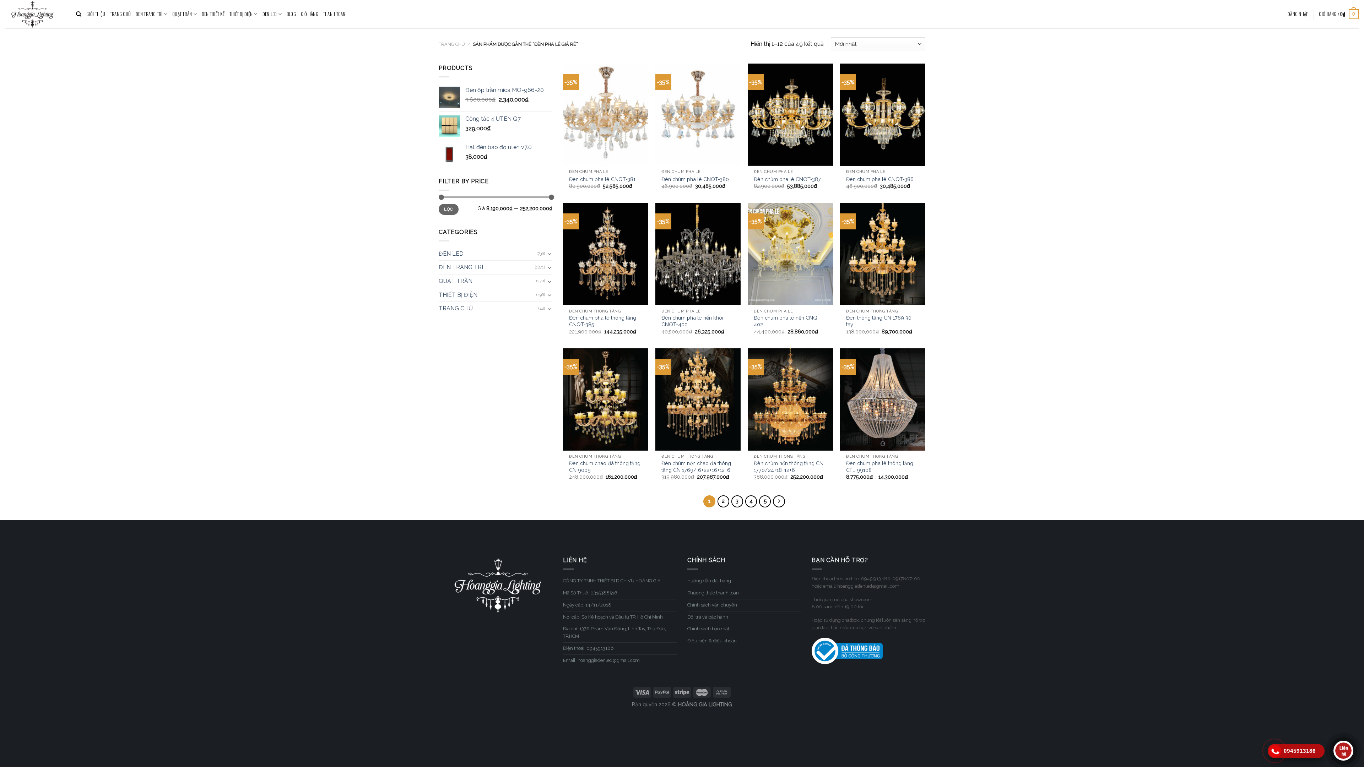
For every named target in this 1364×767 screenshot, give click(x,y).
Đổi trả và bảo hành (707, 617)
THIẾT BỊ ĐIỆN (241, 14)
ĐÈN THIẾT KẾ (213, 14)
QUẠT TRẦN (182, 14)
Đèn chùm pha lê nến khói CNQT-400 (692, 321)
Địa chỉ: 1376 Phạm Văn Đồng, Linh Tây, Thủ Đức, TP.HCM (614, 632)
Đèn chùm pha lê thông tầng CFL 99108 (879, 466)
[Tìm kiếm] (78, 14)
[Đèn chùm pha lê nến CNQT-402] (790, 254)
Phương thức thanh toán (713, 592)
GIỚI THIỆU (95, 14)
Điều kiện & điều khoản (712, 640)
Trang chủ (452, 44)
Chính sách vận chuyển (712, 605)
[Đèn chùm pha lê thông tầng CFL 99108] (882, 399)
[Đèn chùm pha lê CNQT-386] (882, 115)
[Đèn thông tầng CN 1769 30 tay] (882, 254)
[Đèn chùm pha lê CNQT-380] (698, 115)
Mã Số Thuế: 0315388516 (590, 592)
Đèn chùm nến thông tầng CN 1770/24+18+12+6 (788, 466)
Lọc (448, 209)
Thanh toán (334, 14)
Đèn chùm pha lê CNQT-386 (880, 179)
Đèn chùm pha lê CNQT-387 (787, 179)
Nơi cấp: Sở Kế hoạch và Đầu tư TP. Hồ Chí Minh (613, 617)
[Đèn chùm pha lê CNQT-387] (790, 115)
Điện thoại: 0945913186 (588, 648)
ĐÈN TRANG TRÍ (149, 14)
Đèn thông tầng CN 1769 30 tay (878, 321)
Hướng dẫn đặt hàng (709, 580)
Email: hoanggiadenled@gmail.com (601, 660)
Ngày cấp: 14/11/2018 (587, 605)
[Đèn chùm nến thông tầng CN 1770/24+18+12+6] (790, 399)
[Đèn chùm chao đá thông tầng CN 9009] (605, 399)
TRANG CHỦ (120, 14)
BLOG (291, 14)
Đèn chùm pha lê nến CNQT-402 (788, 321)
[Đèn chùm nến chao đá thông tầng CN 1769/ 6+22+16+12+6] (698, 399)
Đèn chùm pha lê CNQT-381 (602, 179)
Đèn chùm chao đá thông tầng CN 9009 (604, 466)
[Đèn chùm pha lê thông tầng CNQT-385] (605, 254)
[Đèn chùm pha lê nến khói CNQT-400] (698, 254)
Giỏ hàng (309, 14)
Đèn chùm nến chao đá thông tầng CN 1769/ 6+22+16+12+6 (696, 466)
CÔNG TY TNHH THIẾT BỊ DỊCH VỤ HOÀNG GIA (612, 580)
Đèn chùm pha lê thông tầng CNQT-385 (602, 321)
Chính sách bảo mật (708, 628)
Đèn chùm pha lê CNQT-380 (695, 179)
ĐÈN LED (269, 14)
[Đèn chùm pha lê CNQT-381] (605, 115)
